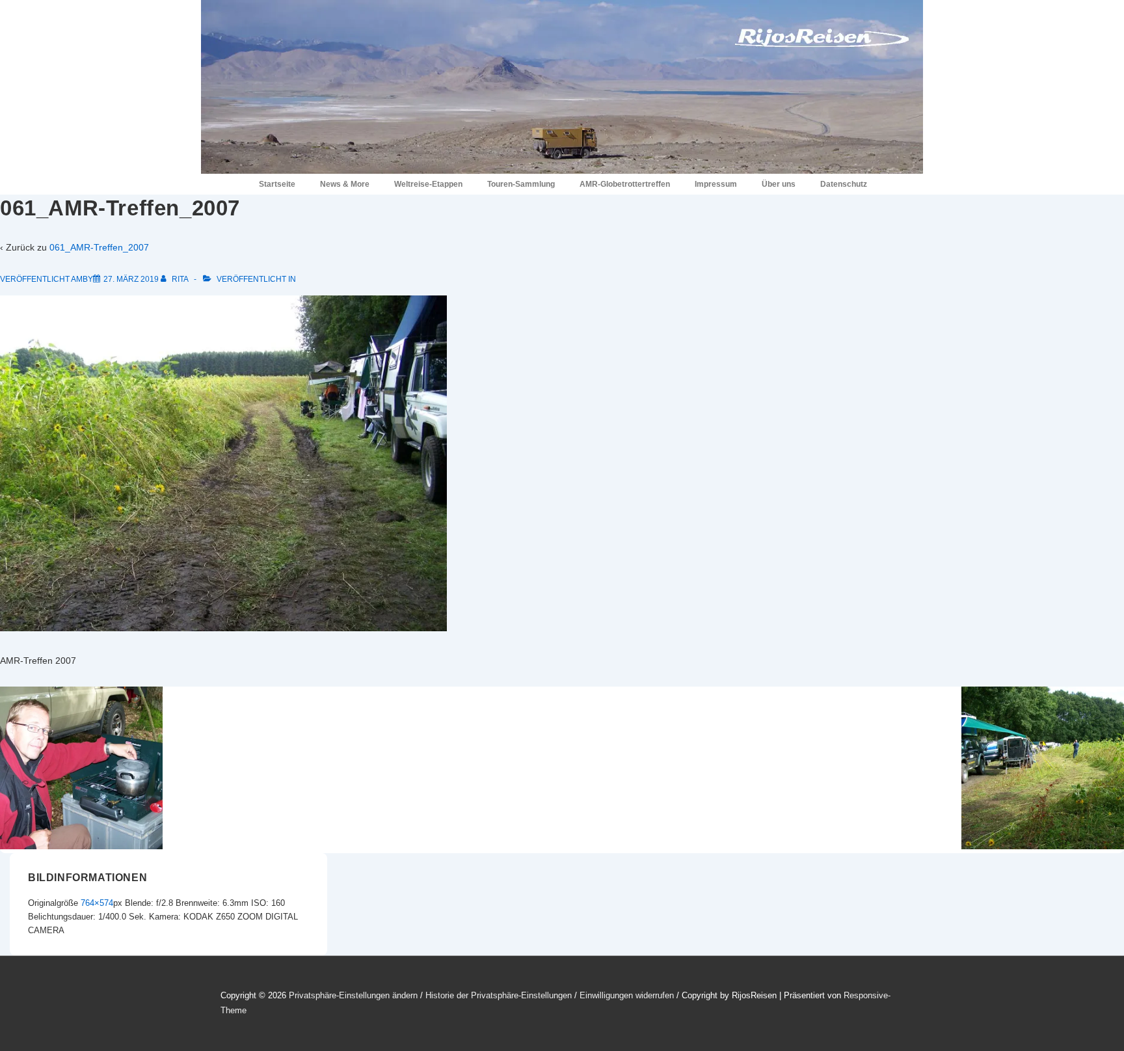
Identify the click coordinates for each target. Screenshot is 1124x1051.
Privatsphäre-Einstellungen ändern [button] (353, 995)
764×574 (97, 903)
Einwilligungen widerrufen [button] (627, 995)
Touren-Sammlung (521, 184)
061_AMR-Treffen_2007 (99, 247)
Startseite (277, 184)
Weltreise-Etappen (428, 184)
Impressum (716, 184)
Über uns (779, 184)
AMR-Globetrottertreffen (625, 184)
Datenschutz (843, 184)
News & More (344, 184)
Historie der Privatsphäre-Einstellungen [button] (498, 995)
